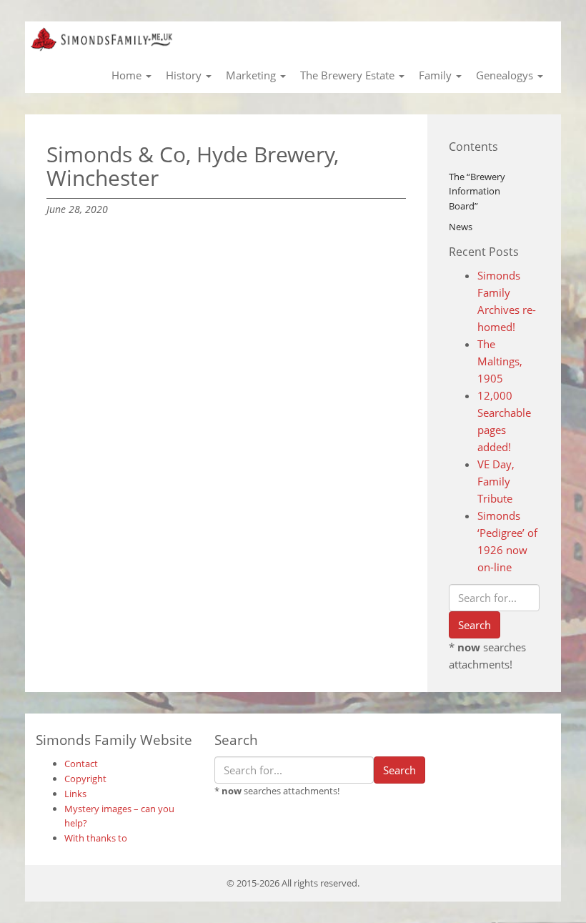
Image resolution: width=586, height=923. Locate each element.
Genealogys (506, 75)
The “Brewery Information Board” (477, 191)
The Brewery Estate (348, 75)
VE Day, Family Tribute (496, 481)
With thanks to (95, 837)
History (185, 75)
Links (75, 793)
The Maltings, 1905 (499, 361)
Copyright (85, 778)
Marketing (252, 75)
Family (437, 75)
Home (127, 75)
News (460, 226)
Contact (81, 763)
